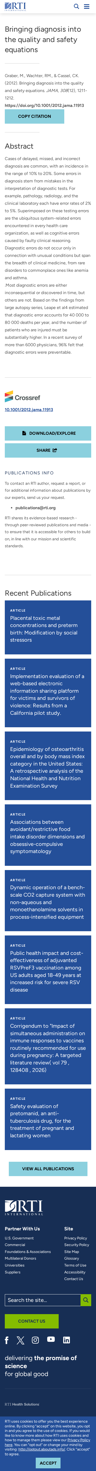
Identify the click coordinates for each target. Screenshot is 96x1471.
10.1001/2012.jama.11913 (29, 409)
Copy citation (34, 116)
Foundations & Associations (28, 1252)
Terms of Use (75, 1265)
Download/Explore (52, 433)
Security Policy (76, 1245)
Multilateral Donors (20, 1258)
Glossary (71, 1258)
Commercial (15, 1245)
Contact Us (73, 1279)
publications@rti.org (35, 507)
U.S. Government (19, 1238)
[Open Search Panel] (77, 6)
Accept (50, 1463)
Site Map (71, 1252)
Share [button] (43, 450)
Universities (15, 1265)
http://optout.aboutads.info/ (41, 1449)
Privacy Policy (75, 1238)
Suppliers (13, 1272)
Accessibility (74, 1272)
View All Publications (48, 1168)
